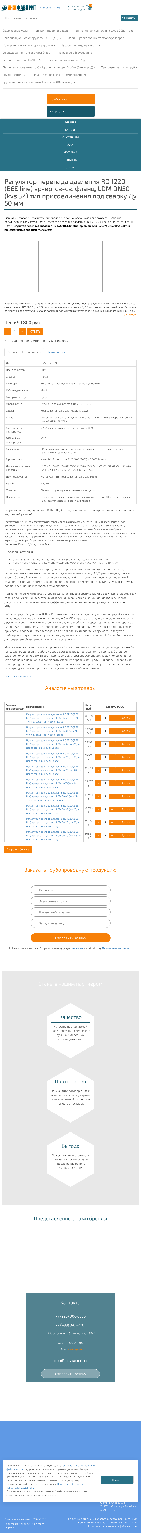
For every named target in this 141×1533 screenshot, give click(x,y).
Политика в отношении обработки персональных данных (102, 1518)
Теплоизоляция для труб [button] (118, 67)
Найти (131, 18)
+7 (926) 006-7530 (70, 1316)
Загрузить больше (18, 849)
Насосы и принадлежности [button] (79, 45)
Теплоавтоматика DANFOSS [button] (22, 60)
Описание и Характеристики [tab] (24, 351)
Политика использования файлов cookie (112, 1526)
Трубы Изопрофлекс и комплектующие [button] (60, 74)
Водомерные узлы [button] (16, 30)
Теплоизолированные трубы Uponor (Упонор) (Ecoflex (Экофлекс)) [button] (48, 67)
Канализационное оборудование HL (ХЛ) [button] (31, 38)
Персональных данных (117, 948)
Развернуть (130, 314)
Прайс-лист (58, 99)
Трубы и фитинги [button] (14, 74)
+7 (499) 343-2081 (50, 7)
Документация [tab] (56, 351)
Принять (117, 1479)
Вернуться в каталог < (17, 675)
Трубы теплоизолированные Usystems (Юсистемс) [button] (38, 82)
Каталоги (56, 111)
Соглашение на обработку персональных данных (107, 1522)
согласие (77, 948)
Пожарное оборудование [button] (75, 52)
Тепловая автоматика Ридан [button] (69, 60)
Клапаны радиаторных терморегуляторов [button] (96, 38)
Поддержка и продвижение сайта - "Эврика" (25, 1525)
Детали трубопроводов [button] (52, 30)
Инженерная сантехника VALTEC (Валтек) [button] (105, 30)
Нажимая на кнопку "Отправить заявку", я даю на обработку (72, 948)
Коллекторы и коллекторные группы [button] (28, 45)
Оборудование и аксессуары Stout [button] (26, 52)
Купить (34, 331)
